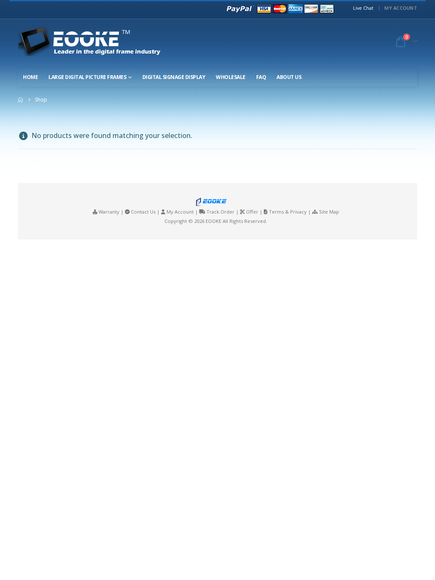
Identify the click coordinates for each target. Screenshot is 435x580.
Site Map (329, 211)
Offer (252, 211)
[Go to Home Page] (20, 99)
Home (30, 77)
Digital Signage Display (174, 77)
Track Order (220, 211)
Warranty (109, 211)
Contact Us (143, 211)
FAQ (261, 77)
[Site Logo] (97, 41)
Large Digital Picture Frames (87, 77)
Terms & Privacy (288, 211)
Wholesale (231, 77)
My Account (400, 8)
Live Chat (363, 8)
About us (289, 77)
